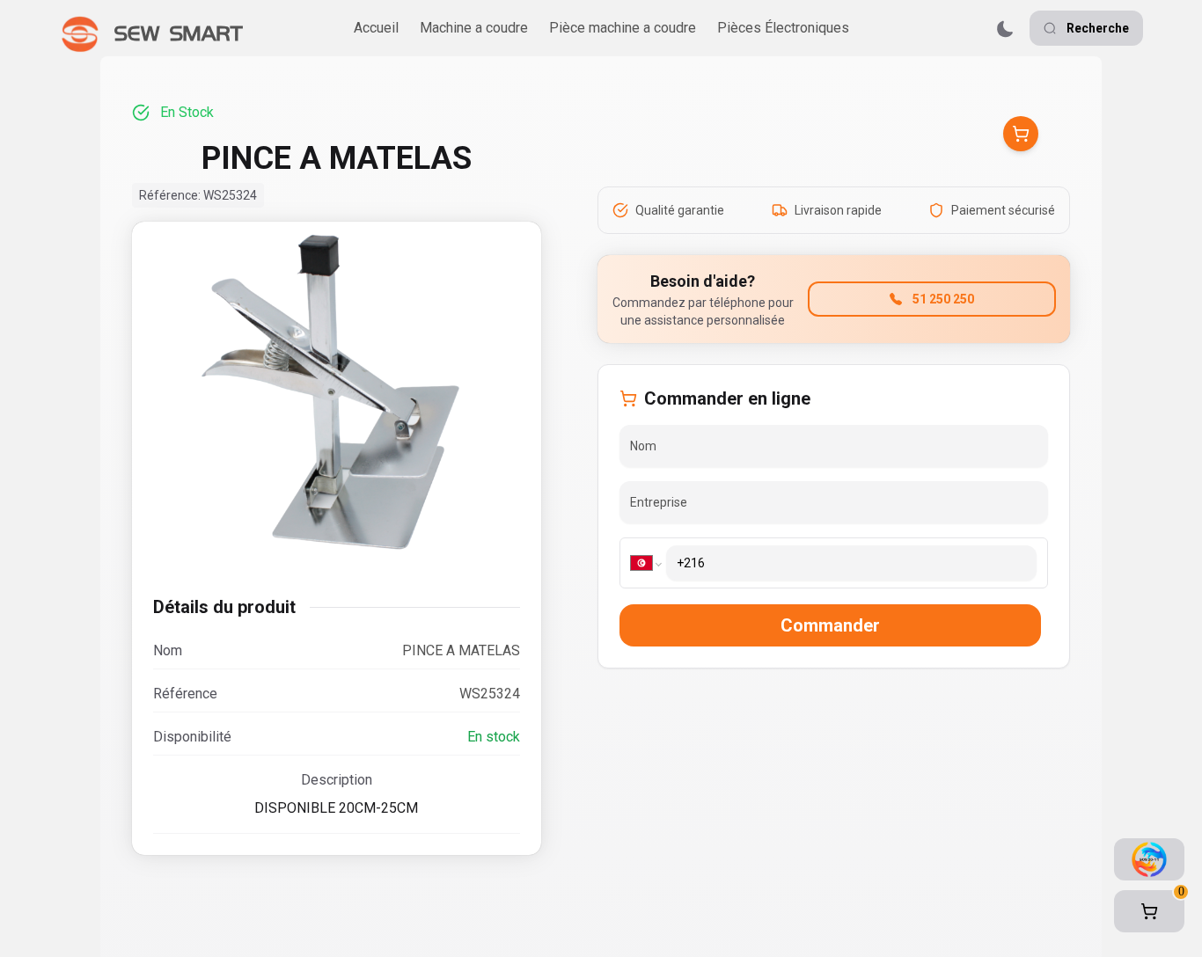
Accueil (376, 27)
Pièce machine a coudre (622, 27)
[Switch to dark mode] (1004, 28)
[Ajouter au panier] (1020, 133)
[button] (1149, 911)
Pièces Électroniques (783, 27)
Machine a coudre (474, 27)
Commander (830, 625)
